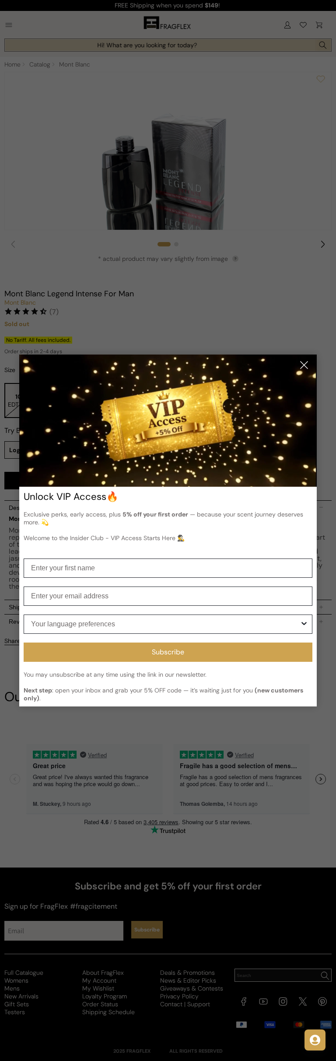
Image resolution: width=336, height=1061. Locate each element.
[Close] (304, 365)
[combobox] (165, 624)
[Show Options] (304, 624)
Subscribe (168, 652)
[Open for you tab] (315, 1039)
